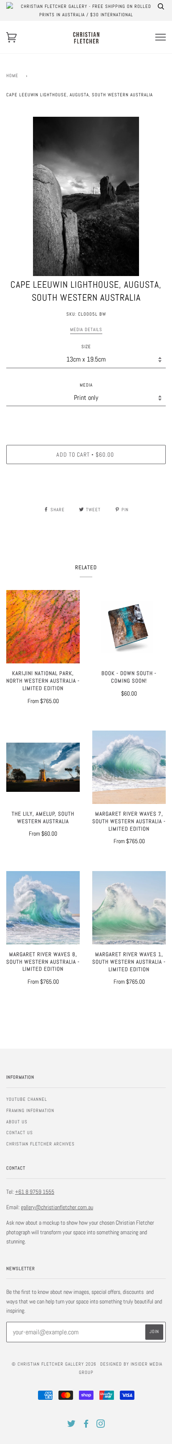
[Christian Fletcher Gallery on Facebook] (86, 1425)
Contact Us (19, 1132)
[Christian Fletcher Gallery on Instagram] (100, 1425)
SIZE (86, 346)
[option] (86, 196)
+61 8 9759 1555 (34, 1191)
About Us (17, 1122)
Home (12, 75)
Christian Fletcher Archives (40, 1144)
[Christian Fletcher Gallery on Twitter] (71, 1425)
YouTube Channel (26, 1099)
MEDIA (86, 385)
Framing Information (30, 1110)
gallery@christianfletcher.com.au (57, 1207)
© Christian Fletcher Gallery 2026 (54, 1364)
